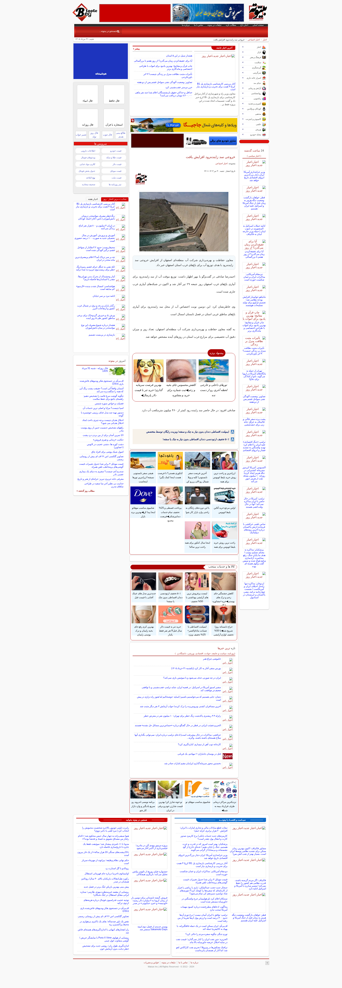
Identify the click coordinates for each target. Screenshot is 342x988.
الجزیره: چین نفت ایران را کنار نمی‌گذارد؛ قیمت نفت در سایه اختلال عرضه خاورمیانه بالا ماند (201, 941)
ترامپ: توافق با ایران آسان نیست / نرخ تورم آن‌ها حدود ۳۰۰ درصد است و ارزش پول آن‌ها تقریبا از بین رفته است (202, 918)
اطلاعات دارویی (88, 151)
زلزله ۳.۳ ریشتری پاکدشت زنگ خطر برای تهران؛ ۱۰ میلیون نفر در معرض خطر (182, 715)
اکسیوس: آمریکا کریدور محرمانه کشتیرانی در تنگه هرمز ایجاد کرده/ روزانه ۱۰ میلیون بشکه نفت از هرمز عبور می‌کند (254, 474)
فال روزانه (87, 124)
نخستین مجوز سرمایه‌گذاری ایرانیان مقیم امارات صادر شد (192, 763)
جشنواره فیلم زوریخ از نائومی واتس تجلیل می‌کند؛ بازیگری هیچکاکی (149, 873)
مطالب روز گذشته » (86, 491)
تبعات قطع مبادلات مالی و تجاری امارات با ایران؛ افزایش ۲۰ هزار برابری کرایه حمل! (203, 829)
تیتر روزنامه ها (115, 184)
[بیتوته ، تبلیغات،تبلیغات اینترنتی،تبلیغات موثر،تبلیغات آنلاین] (135, 13)
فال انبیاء (87, 100)
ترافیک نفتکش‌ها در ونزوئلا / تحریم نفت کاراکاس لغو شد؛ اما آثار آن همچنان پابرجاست (201, 949)
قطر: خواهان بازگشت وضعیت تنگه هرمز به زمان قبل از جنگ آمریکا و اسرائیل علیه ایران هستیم (254, 203)
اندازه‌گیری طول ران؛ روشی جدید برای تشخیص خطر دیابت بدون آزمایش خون (105, 947)
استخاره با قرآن (114, 124)
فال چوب (107, 134)
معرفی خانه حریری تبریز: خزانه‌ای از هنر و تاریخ (100, 479)
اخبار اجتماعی (254, 39)
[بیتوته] (85, 20)
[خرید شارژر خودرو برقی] (211, 141)
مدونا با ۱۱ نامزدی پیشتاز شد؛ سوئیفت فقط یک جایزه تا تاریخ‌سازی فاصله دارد (106, 845)
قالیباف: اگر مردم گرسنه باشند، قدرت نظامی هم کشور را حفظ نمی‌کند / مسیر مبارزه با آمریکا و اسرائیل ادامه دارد (250, 884)
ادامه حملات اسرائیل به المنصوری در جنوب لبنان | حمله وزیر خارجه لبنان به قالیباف (254, 230)
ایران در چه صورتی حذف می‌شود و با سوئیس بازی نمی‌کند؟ (192, 677)
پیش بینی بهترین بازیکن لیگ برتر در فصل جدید (106, 886)
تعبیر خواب (81, 134)
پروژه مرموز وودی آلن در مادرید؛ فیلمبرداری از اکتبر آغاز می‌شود (151, 847)
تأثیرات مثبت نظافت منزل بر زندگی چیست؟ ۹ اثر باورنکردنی (254, 351)
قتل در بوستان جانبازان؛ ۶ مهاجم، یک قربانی (199, 753)
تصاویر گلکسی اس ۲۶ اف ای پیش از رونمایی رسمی (103, 916)
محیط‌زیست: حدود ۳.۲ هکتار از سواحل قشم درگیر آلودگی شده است (96, 249)
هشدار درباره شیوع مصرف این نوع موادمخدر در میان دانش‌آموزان (98, 326)
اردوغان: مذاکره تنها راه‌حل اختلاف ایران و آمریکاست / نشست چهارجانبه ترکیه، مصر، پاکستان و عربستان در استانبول (254, 590)
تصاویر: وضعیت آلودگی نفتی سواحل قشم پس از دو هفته (164, 82)
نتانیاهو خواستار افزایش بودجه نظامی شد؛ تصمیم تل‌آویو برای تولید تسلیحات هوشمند (254, 301)
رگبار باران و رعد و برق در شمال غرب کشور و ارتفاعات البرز (96, 307)
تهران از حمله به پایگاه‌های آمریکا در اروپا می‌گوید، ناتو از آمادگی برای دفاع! (254, 375)
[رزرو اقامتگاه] (183, 125)
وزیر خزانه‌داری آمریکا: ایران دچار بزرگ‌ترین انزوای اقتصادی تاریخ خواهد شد (254, 176)
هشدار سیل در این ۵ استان (179, 55)
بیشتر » (136, 49)
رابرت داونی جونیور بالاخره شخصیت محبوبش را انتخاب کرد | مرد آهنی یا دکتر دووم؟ (105, 829)
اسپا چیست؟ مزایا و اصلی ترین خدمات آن (103, 408)
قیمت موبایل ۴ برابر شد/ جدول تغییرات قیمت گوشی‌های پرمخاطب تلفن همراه (101, 465)
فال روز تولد (94, 135)
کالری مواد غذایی (87, 164)
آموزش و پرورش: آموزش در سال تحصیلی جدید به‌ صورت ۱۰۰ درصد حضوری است (94, 238)
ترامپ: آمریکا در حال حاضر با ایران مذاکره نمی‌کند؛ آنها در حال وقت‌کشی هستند (254, 502)
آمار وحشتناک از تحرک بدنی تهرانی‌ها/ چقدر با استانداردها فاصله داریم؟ (96, 278)
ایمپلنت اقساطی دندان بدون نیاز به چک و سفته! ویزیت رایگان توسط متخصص (187, 431)
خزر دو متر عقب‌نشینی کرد (178, 87)
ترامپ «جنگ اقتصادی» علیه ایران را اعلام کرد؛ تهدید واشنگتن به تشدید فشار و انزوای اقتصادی (254, 446)
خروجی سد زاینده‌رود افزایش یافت (210, 157)
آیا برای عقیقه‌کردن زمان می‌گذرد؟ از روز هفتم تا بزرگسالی (163, 60)
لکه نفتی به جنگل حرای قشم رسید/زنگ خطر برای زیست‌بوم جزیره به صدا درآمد (95, 268)
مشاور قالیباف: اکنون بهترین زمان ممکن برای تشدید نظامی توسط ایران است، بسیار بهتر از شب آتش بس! (248, 851)
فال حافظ (114, 100)
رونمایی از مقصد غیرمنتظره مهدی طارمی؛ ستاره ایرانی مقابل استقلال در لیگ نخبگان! (104, 893)
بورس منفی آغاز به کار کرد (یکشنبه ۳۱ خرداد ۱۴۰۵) (196, 668)
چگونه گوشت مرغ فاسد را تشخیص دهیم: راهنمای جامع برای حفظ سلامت (103, 397)
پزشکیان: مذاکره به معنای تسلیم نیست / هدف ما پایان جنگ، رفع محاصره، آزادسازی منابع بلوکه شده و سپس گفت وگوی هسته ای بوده (254, 558)
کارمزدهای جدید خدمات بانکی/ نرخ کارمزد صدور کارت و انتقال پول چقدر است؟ (203, 837)
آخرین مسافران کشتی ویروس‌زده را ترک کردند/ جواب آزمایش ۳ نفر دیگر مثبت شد (180, 706)
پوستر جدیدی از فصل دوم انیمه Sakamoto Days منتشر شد (152, 928)
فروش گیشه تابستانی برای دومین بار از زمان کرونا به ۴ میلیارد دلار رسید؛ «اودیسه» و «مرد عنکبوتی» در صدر (149, 900)
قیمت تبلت (116, 177)
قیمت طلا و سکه (113, 157)
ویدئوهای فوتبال (88, 157)
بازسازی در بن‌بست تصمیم (102, 334)
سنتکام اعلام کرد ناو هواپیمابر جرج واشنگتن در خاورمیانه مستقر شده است (204, 900)
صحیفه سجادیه (88, 184)
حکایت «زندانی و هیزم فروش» (108, 439)
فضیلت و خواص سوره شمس (109, 403)
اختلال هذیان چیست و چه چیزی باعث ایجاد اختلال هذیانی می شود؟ (103, 421)
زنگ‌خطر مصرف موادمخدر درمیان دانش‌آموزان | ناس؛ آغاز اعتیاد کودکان (96, 217)
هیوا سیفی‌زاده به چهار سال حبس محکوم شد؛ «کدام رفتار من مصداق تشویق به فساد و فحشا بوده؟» (103, 837)
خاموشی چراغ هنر (212, 658)
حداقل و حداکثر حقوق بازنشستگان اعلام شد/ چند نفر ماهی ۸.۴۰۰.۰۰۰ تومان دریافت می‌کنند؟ (163, 94)
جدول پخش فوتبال (87, 171)
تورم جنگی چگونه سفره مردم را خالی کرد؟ (206, 934)
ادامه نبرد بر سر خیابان (104, 296)
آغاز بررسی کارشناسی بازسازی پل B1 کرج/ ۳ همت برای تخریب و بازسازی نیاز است (216, 86)
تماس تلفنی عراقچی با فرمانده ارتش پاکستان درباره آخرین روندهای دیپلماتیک (254, 528)
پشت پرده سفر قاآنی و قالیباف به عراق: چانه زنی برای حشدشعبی (254, 422)
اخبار (265, 39)
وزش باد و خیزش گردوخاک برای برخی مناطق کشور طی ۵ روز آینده (96, 316)
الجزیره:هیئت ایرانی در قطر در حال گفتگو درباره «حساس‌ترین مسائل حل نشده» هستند (178, 725)
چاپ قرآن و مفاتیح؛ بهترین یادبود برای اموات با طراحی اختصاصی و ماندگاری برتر (254, 326)
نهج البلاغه (90, 177)
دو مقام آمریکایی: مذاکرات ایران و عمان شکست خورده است (254, 277)
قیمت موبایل (115, 171)
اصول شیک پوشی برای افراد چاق (107, 451)
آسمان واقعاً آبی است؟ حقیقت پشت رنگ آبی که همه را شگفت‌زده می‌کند (101, 390)
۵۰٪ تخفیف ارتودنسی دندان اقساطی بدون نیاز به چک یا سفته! (196, 439)
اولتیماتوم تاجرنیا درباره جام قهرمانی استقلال (107, 873)
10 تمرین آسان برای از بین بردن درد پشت (103, 435)
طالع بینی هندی (120, 135)
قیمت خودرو (115, 151)
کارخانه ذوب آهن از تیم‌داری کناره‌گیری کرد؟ (199, 744)
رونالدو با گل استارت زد (117, 868)
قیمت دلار (117, 164)
